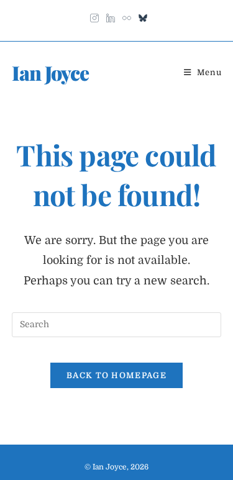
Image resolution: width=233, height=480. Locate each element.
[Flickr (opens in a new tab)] (127, 15)
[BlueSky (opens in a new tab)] (141, 15)
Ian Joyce (50, 72)
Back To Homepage (116, 375)
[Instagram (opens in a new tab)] (94, 15)
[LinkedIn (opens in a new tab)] (111, 15)
